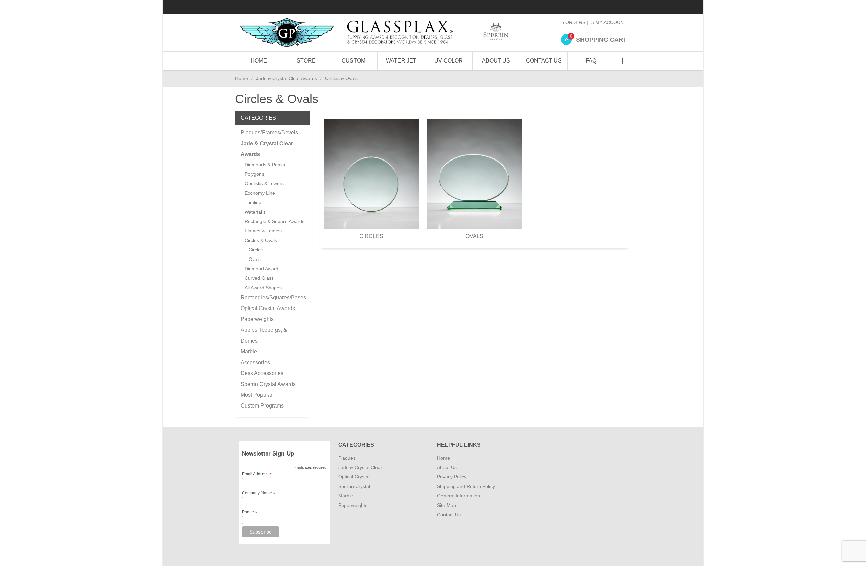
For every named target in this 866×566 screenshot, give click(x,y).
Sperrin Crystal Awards (268, 384)
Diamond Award (261, 268)
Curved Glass (259, 278)
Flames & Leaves (263, 230)
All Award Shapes (263, 287)
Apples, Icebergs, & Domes (264, 335)
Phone (249, 512)
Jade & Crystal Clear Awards (286, 78)
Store (306, 61)
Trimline (253, 202)
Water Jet (401, 61)
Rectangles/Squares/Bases (273, 297)
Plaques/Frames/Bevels (269, 133)
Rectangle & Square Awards (274, 221)
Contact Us (544, 61)
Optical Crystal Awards (268, 308)
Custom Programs (262, 406)
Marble (249, 351)
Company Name (258, 493)
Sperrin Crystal (354, 486)
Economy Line (260, 193)
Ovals (474, 236)
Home (259, 61)
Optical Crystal (353, 476)
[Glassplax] (373, 32)
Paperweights (257, 319)
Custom (353, 61)
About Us (496, 61)
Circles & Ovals (261, 240)
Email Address (257, 474)
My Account (610, 22)
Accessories (255, 362)
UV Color (448, 61)
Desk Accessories (262, 373)
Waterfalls (255, 212)
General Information (458, 495)
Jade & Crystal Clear (360, 467)
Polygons (254, 174)
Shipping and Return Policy (466, 486)
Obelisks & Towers (264, 183)
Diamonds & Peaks (265, 164)
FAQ (591, 61)
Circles (371, 236)
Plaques (347, 458)
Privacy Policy (451, 476)
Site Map (446, 505)
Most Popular (256, 395)
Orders (574, 22)
